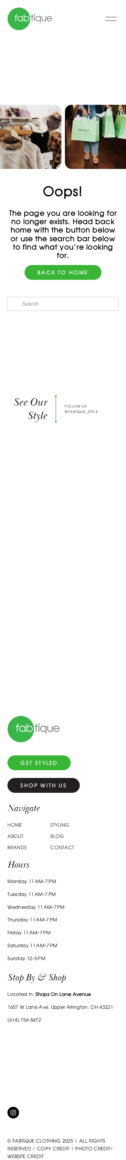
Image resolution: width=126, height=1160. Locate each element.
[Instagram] (13, 1112)
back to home (62, 272)
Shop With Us (43, 785)
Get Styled (39, 763)
